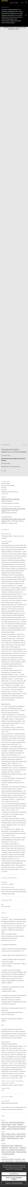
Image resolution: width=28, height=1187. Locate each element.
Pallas (3, 1134)
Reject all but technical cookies (14, 1178)
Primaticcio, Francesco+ (8, 1136)
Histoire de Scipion (21, 1152)
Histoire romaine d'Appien (8, 1152)
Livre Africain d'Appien (8, 1154)
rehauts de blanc (9, 1161)
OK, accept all (14, 1174)
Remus (14, 1134)
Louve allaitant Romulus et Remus (15, 1149)
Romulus (8, 1134)
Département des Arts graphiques (10, 499)
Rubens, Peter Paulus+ (13, 1138)
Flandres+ (4, 1126)
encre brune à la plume (7, 1159)
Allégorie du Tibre (13, 1147)
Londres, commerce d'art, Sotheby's (16, 1128)
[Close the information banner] (26, 15)
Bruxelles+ (20, 1124)
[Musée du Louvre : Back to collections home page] (14, 2)
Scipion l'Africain (21, 1134)
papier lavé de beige (20, 1161)
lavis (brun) (18, 1159)
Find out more (18, 1169)
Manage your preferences (14, 1183)
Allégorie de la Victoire (7, 1145)
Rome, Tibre (4, 1122)
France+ (14, 1124)
